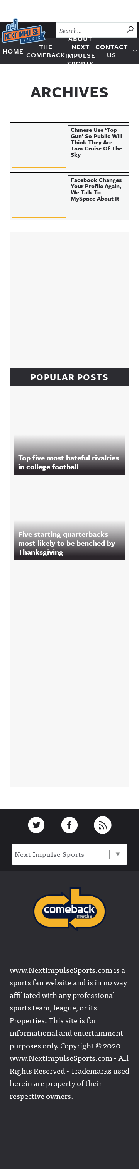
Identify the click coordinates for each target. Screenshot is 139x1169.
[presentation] (39, 146)
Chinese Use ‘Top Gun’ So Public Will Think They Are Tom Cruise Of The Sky (96, 141)
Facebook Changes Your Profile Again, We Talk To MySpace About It (96, 188)
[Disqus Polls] (75, 672)
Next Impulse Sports (50, 853)
